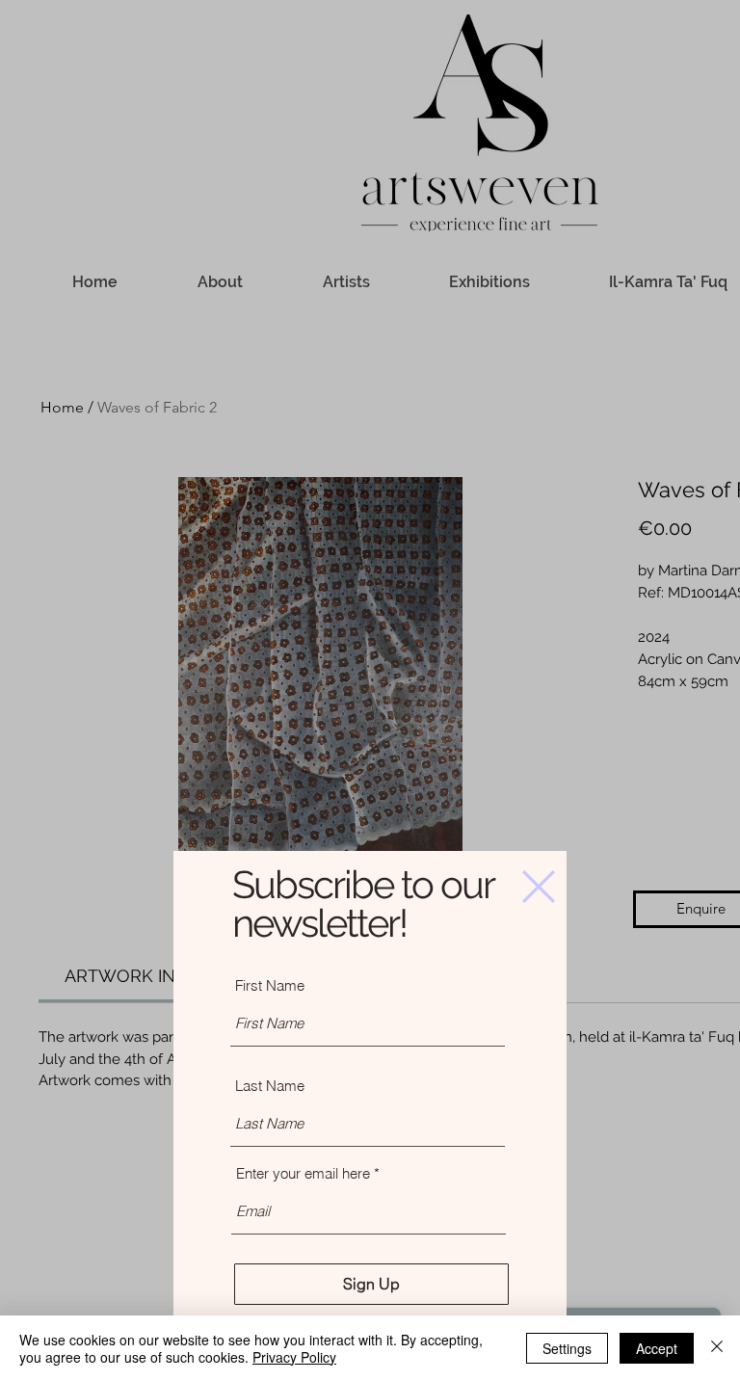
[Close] (716, 1348)
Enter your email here (303, 1173)
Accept (656, 1348)
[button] (538, 886)
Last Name (269, 1085)
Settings (567, 1348)
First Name (269, 985)
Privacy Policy (294, 1357)
